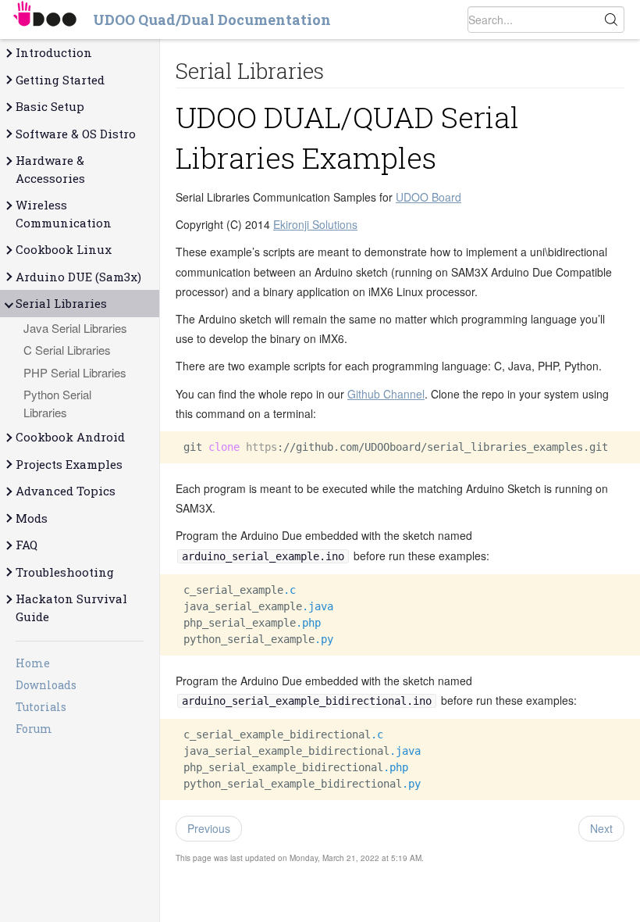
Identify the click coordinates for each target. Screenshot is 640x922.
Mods (32, 518)
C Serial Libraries (67, 349)
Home (33, 663)
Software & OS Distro (76, 133)
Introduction (54, 52)
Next (601, 828)
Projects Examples (69, 464)
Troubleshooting (65, 572)
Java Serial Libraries (75, 328)
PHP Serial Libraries (74, 372)
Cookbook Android (70, 437)
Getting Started (60, 80)
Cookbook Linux (64, 249)
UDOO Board (428, 197)
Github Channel (386, 394)
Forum (34, 728)
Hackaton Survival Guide (71, 607)
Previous (208, 828)
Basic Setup (50, 106)
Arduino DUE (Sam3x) (78, 276)
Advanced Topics (66, 491)
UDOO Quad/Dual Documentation (212, 19)
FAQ (26, 544)
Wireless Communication (64, 213)
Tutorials (41, 706)
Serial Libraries (61, 303)
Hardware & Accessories (50, 169)
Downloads (46, 684)
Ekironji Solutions (315, 224)
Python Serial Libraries (57, 403)
